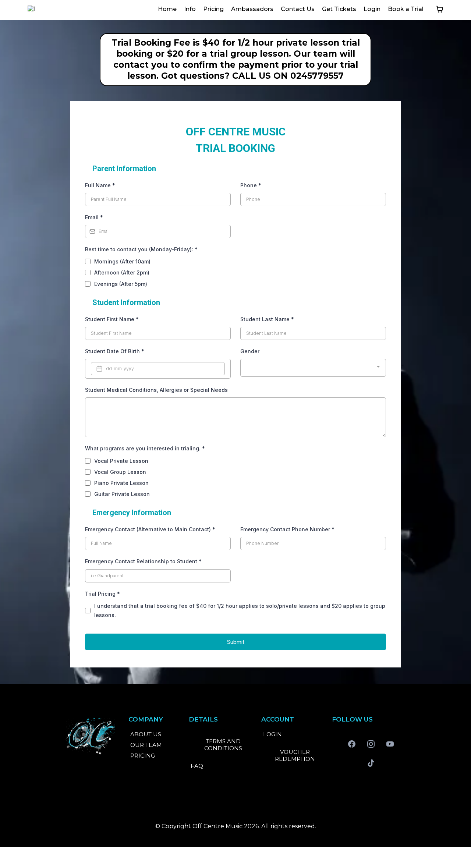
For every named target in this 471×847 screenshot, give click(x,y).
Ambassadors (252, 9)
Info (190, 9)
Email (94, 217)
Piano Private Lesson (121, 483)
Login (372, 9)
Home (167, 9)
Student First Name (112, 319)
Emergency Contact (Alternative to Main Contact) (150, 529)
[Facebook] (351, 744)
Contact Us (298, 9)
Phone (250, 185)
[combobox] (313, 368)
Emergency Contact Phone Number (287, 529)
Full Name (100, 185)
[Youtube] (390, 744)
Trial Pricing (102, 594)
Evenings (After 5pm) (120, 284)
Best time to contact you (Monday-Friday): (141, 249)
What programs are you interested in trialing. (145, 448)
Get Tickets (339, 9)
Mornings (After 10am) (122, 261)
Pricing (213, 9)
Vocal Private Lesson (121, 461)
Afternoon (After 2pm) (121, 272)
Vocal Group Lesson (120, 472)
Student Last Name (267, 319)
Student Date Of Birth (114, 351)
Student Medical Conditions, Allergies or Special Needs (156, 390)
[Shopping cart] (439, 9)
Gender (249, 351)
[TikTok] (370, 763)
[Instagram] (370, 744)
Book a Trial (406, 9)
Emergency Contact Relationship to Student (143, 561)
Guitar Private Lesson (122, 494)
